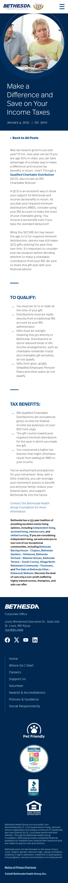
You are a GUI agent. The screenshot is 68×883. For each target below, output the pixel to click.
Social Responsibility (24, 706)
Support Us (17, 679)
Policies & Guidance (24, 699)
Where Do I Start (21, 665)
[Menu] (62, 6)
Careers (15, 672)
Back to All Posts (25, 138)
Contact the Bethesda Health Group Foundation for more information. (30, 507)
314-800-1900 (14, 630)
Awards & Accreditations (27, 692)
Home (13, 658)
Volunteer (16, 685)
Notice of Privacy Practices (20, 867)
